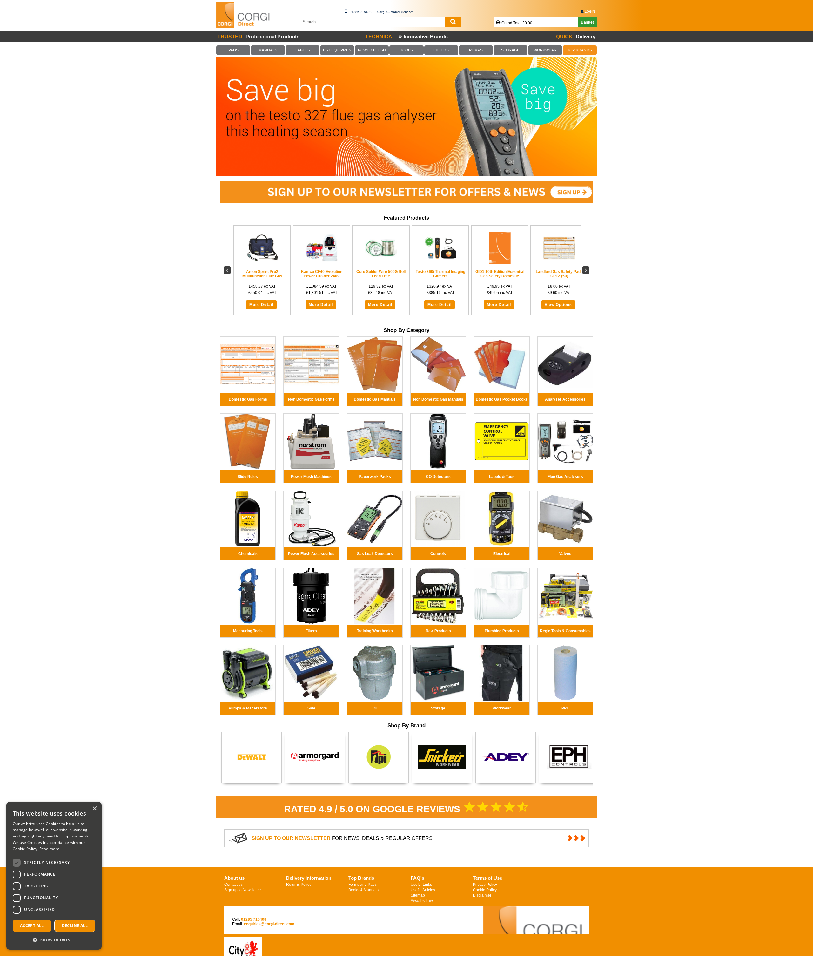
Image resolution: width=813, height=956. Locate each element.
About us (234, 878)
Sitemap (418, 895)
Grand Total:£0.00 (516, 23)
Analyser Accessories (565, 399)
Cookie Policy (485, 890)
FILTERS (441, 50)
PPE (565, 708)
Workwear (502, 708)
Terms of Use (487, 878)
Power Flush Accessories (311, 554)
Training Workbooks (375, 631)
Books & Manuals (363, 890)
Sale (311, 708)
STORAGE (510, 50)
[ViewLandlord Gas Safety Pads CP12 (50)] (559, 248)
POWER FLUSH (372, 50)
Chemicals (248, 554)
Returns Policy (298, 884)
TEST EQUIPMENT (337, 50)
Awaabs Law (422, 900)
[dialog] (54, 876)
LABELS (302, 50)
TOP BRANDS (579, 50)
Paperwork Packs (375, 476)
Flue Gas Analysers (565, 476)
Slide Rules (248, 476)
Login (590, 11)
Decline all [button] (75, 925)
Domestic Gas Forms (248, 399)
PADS (233, 50)
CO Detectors (438, 476)
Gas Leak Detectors (375, 554)
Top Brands (361, 878)
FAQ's (417, 878)
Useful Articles (423, 890)
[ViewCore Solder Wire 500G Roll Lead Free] (381, 248)
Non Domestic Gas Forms (311, 399)
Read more (49, 848)
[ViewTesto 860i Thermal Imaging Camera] (440, 248)
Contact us (233, 884)
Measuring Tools (248, 631)
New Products (438, 631)
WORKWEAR (544, 50)
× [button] (94, 808)
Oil (375, 708)
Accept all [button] (32, 925)
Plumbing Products (502, 631)
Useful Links (421, 884)
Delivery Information (308, 878)
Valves (565, 554)
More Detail (261, 304)
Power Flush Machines (311, 476)
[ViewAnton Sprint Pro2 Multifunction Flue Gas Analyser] (262, 248)
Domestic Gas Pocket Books (502, 399)
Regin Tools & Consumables (565, 631)
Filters (311, 631)
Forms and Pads (362, 884)
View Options (558, 304)
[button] (54, 939)
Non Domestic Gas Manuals (438, 399)
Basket (587, 22)
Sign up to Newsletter (242, 890)
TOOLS (406, 50)
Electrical (501, 554)
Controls (438, 554)
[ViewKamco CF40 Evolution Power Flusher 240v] (321, 248)
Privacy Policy (485, 884)
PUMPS (476, 50)
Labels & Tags (501, 476)
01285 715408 (361, 12)
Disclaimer (482, 895)
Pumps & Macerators (248, 708)
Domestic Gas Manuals (375, 399)
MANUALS (268, 50)
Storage (438, 708)
